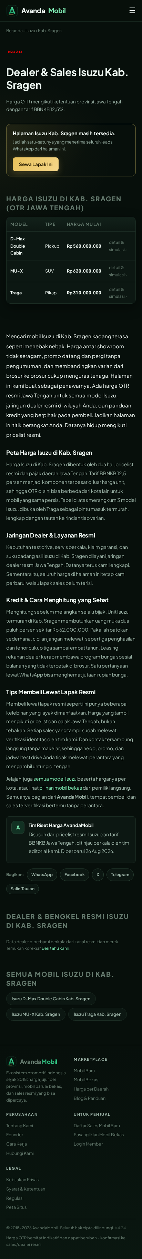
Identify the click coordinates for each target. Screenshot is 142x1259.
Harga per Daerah (91, 1089)
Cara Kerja (16, 1144)
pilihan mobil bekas (60, 787)
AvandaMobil (78, 825)
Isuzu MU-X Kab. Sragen (36, 1014)
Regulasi (14, 1198)
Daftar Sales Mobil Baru (97, 1125)
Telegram (120, 874)
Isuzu (30, 30)
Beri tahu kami (55, 948)
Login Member (88, 1144)
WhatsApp (42, 874)
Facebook (74, 874)
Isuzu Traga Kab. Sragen (97, 1014)
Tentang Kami (19, 1125)
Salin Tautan (22, 888)
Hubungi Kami (20, 1153)
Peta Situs (16, 1207)
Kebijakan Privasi (23, 1179)
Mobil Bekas (86, 1079)
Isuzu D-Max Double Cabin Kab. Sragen (51, 998)
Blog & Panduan (89, 1098)
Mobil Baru (84, 1070)
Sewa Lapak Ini (35, 164)
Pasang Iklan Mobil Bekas (99, 1134)
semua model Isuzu (55, 778)
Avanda (43, 10)
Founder (14, 1134)
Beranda (14, 30)
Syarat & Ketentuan (25, 1189)
